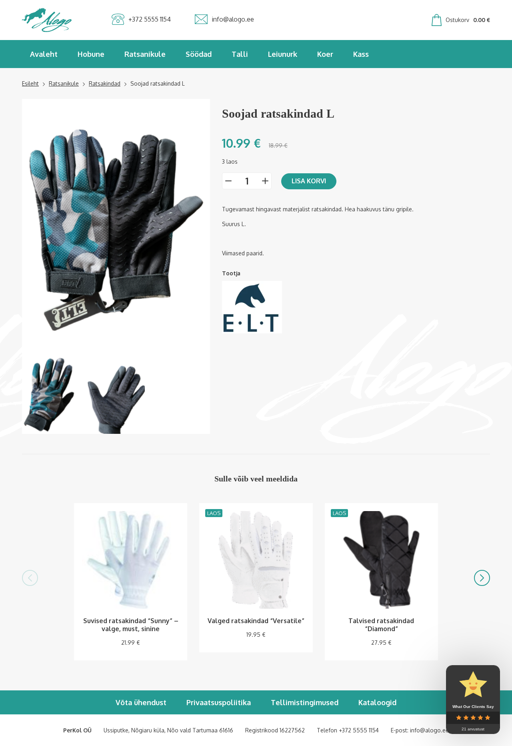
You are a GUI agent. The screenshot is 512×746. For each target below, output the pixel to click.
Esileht (30, 83)
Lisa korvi (309, 181)
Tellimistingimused (304, 702)
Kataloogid (377, 702)
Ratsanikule (145, 54)
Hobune (91, 54)
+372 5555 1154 (359, 730)
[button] (30, 578)
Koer (325, 54)
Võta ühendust (141, 702)
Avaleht (44, 54)
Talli (240, 54)
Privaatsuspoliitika (218, 702)
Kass (361, 54)
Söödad (199, 54)
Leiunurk (282, 54)
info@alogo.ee (429, 730)
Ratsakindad (104, 83)
